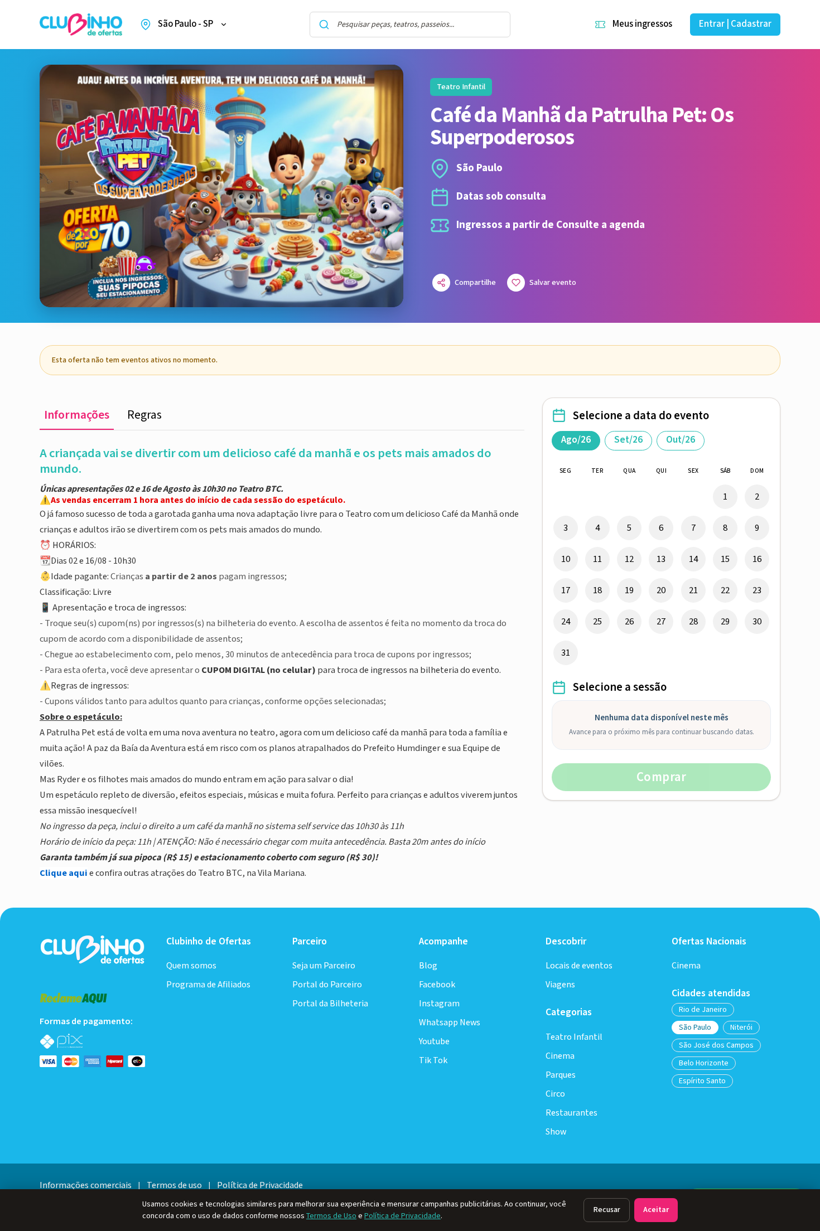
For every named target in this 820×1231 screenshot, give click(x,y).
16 (757, 559)
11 (597, 559)
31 (565, 653)
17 (565, 590)
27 (661, 622)
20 (661, 590)
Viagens (560, 985)
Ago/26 (576, 440)
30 (757, 622)
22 (725, 590)
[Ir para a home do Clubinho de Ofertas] (81, 24)
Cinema (560, 1056)
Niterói (741, 1027)
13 (661, 559)
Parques (561, 1075)
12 (629, 559)
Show (556, 1132)
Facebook (437, 985)
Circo (555, 1094)
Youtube (434, 1042)
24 (565, 622)
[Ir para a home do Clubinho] (93, 949)
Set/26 (628, 440)
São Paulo (695, 1027)
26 (629, 622)
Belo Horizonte (704, 1063)
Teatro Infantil (574, 1037)
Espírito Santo (702, 1081)
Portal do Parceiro (327, 985)
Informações (76, 415)
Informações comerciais (86, 1185)
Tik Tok (433, 1061)
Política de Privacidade (402, 1216)
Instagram (439, 1004)
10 (565, 559)
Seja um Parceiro (323, 966)
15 (725, 559)
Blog (428, 966)
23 (757, 590)
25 (597, 622)
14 (693, 559)
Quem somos (191, 966)
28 (693, 622)
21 (693, 590)
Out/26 (680, 440)
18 (597, 590)
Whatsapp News (449, 1023)
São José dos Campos (716, 1045)
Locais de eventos (579, 966)
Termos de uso (174, 1185)
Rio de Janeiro (703, 1010)
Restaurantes (571, 1113)
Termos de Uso (331, 1216)
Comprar (661, 777)
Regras (144, 415)
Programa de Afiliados (208, 985)
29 (725, 622)
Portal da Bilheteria (330, 1004)
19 (629, 590)
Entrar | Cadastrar (735, 24)
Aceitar (656, 1210)
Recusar (606, 1210)
